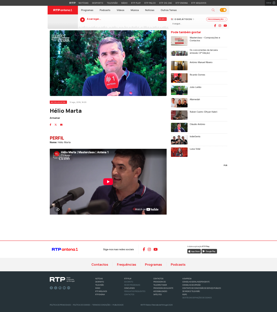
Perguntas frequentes (134, 291)
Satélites (157, 294)
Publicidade (118, 305)
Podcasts (105, 10)
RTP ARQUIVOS (101, 291)
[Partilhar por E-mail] (61, 124)
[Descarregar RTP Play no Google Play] (209, 251)
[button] (213, 10)
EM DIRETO (128, 282)
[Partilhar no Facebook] (50, 124)
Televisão (112, 3)
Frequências (126, 264)
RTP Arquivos (198, 3)
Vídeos (120, 10)
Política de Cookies (81, 305)
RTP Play (136, 3)
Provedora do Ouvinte (163, 288)
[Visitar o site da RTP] (72, 3)
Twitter (55, 287)
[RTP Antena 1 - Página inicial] (63, 10)
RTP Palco (150, 3)
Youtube (64, 287)
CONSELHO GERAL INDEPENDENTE (196, 282)
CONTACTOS (158, 278)
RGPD (184, 294)
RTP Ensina (182, 3)
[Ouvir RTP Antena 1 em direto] (63, 21)
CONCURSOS (129, 288)
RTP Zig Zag (165, 3)
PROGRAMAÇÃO (216, 19)
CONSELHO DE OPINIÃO (191, 285)
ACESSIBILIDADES (160, 291)
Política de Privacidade (60, 305)
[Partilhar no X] (56, 124)
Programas (87, 10)
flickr (68, 287)
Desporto (97, 3)
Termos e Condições (101, 305)
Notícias (83, 3)
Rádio (124, 3)
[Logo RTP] (62, 279)
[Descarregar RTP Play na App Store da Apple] (194, 251)
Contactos (99, 264)
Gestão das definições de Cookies (197, 297)
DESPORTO (99, 282)
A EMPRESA (186, 278)
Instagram (60, 287)
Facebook (51, 287)
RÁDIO (97, 288)
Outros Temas (169, 10)
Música (135, 10)
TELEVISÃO (99, 285)
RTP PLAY (127, 278)
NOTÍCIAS (99, 278)
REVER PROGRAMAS (132, 285)
